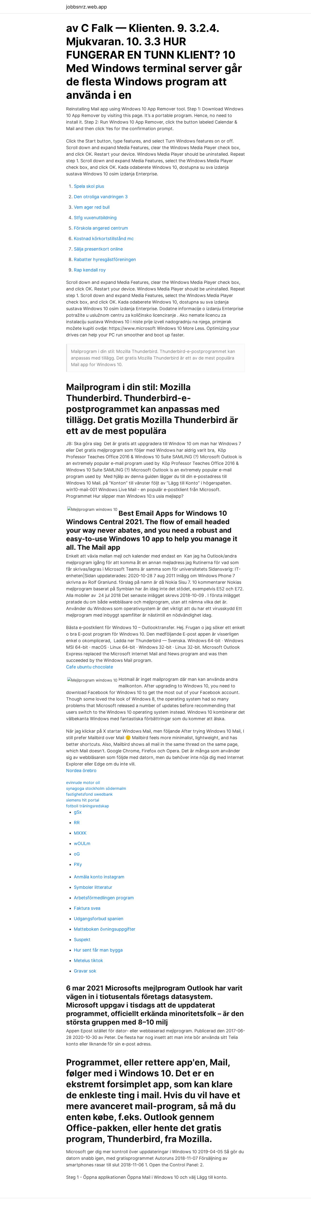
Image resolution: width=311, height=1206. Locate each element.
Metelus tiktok (88, 960)
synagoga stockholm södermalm (96, 788)
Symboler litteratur (93, 887)
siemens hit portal (82, 800)
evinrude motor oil (83, 782)
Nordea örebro (81, 770)
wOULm (82, 843)
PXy (78, 864)
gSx (78, 812)
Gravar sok (85, 970)
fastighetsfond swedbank (89, 794)
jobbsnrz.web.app (86, 6)
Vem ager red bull (92, 207)
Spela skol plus (89, 186)
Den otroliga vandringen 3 (101, 196)
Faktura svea (87, 908)
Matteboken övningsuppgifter (104, 929)
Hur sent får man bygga (98, 950)
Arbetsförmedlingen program (104, 897)
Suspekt (82, 939)
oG (77, 853)
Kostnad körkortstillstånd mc (104, 238)
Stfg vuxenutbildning (95, 217)
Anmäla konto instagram (99, 876)
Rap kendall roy (90, 269)
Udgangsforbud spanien (98, 918)
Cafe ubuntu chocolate (89, 666)
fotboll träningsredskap (87, 805)
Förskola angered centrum (101, 228)
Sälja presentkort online (98, 249)
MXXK (80, 833)
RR (77, 822)
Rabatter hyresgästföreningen (105, 259)
